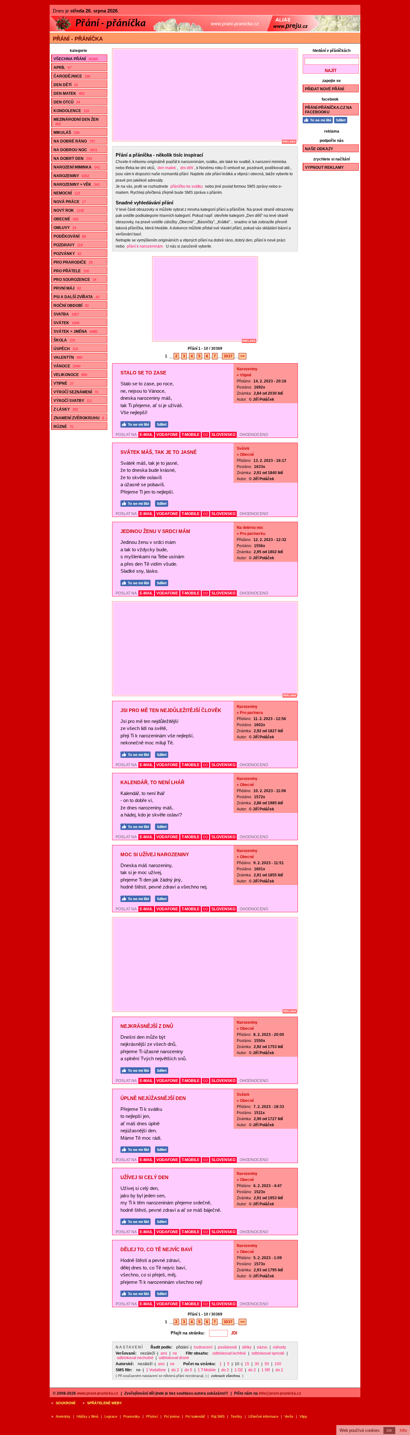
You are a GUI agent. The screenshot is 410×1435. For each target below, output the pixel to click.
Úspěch (65, 349)
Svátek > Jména (75, 331)
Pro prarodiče (73, 262)
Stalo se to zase (143, 372)
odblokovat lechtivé (229, 1353)
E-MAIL (146, 434)
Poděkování (69, 236)
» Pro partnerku (251, 533)
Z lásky (65, 409)
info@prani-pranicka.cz (280, 1393)
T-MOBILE (191, 434)
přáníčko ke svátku (186, 186)
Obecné (65, 219)
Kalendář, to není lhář (152, 782)
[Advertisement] (208, 95)
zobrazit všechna (225, 1376)
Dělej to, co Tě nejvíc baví (156, 1249)
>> (242, 356)
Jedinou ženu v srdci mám (155, 531)
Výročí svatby (72, 400)
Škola (64, 340)
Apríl (62, 67)
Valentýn (67, 357)
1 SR (265, 1370)
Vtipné (63, 383)
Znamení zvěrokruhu (78, 418)
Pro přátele (71, 271)
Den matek (69, 93)
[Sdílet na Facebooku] (163, 423)
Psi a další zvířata (76, 297)
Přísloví (152, 1416)
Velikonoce (70, 375)
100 (278, 1364)
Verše (288, 1416)
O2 (205, 435)
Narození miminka (76, 167)
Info (403, 1430)
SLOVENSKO (223, 434)
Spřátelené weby (104, 1403)
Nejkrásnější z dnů (146, 1026)
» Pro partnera (250, 712)
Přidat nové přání (324, 89)
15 (247, 1364)
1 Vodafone (156, 1370)
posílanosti (227, 1347)
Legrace (110, 1416)
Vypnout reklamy (324, 167)
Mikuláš (66, 132)
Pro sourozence (74, 279)
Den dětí (65, 85)
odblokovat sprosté (267, 1353)
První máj (67, 288)
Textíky (236, 1416)
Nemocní (66, 193)
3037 (228, 356)
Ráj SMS (218, 1416)
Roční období (71, 305)
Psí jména (171, 1416)
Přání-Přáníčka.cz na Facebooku (328, 109)
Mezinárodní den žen (76, 121)
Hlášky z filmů (87, 1416)
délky (246, 1347)
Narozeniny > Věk (76, 184)
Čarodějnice (71, 76)
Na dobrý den (72, 158)
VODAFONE (167, 434)
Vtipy (303, 1416)
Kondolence (71, 111)
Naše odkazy (319, 149)
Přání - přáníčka (78, 39)
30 (257, 1364)
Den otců (66, 102)
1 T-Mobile (207, 1370)
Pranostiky (131, 1416)
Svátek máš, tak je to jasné (158, 452)
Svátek (66, 323)
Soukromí (65, 1403)
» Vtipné (244, 375)
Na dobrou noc (75, 150)
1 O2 (238, 1370)
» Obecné (245, 454)
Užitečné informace (263, 1416)
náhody (279, 1347)
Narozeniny (71, 176)
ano (163, 1353)
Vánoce (66, 366)
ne (175, 1353)
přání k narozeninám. (145, 246)
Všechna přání (75, 59)
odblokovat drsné (174, 1358)
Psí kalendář (195, 1416)
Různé (63, 426)
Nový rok (68, 210)
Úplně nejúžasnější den (153, 1098)
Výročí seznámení (75, 392)
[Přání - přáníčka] (205, 30)
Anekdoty (63, 1416)
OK (389, 1430)
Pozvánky (67, 253)
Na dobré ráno (74, 141)
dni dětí (186, 168)
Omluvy (64, 228)
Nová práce (69, 202)
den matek (167, 168)
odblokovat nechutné (135, 1358)
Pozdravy (68, 245)
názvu (262, 1347)
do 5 (188, 1370)
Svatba (66, 314)
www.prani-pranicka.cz (97, 1393)
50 (267, 1364)
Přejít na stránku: (188, 1333)
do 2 (175, 1370)
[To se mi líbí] (137, 423)
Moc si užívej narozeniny (154, 854)
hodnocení (203, 1347)
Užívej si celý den (144, 1177)
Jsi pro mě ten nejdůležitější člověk (170, 710)
